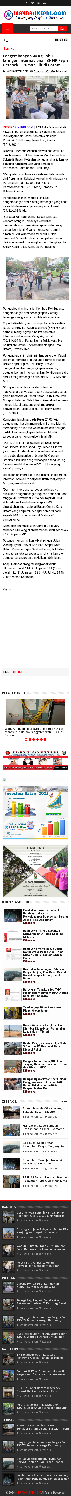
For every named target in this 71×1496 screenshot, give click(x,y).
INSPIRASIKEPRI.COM (28, 1492)
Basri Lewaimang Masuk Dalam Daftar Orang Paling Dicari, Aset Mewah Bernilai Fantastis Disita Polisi (43, 955)
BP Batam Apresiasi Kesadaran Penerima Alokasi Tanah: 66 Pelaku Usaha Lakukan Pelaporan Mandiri (40, 1358)
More (64, 1101)
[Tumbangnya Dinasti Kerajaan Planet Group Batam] (13, 1013)
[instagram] (38, 3)
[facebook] (26, 3)
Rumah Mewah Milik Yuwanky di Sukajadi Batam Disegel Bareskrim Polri (44, 1111)
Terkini (12, 1101)
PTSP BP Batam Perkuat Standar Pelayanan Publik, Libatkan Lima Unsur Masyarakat (45, 1180)
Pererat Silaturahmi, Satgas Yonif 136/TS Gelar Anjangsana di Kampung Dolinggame (42, 1408)
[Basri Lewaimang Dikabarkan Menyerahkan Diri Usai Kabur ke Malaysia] (13, 936)
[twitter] (32, 3)
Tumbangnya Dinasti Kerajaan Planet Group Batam (42, 1010)
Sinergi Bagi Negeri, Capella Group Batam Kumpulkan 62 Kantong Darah (42, 1301)
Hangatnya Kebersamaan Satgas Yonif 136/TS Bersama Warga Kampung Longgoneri (43, 1129)
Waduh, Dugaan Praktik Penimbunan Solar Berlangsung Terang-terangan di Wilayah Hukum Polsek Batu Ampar (42, 1249)
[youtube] (44, 3)
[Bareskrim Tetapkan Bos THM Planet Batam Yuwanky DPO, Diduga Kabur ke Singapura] (13, 995)
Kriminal (16, 672)
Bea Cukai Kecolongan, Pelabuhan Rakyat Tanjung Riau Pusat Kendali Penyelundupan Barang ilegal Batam (45, 975)
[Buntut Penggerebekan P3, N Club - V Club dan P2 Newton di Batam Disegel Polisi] (13, 1048)
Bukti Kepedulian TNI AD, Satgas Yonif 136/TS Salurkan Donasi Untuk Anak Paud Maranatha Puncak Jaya (42, 1337)
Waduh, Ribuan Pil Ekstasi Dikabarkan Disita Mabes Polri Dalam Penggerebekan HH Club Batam (34, 732)
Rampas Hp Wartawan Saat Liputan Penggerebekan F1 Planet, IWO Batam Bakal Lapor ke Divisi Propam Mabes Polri (44, 1085)
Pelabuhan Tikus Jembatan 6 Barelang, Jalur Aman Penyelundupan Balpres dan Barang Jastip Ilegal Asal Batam (45, 916)
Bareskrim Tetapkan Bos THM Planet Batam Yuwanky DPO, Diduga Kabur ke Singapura (45, 994)
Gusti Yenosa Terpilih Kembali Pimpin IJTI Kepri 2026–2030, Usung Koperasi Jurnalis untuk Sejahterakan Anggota (41, 1216)
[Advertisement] (35, 631)
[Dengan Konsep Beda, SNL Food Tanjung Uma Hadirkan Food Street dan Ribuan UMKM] (13, 1066)
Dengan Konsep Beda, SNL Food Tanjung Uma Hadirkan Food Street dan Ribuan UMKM (45, 1066)
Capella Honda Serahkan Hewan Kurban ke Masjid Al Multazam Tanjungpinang (38, 1287)
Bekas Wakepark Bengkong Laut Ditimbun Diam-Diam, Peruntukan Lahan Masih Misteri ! (44, 1030)
